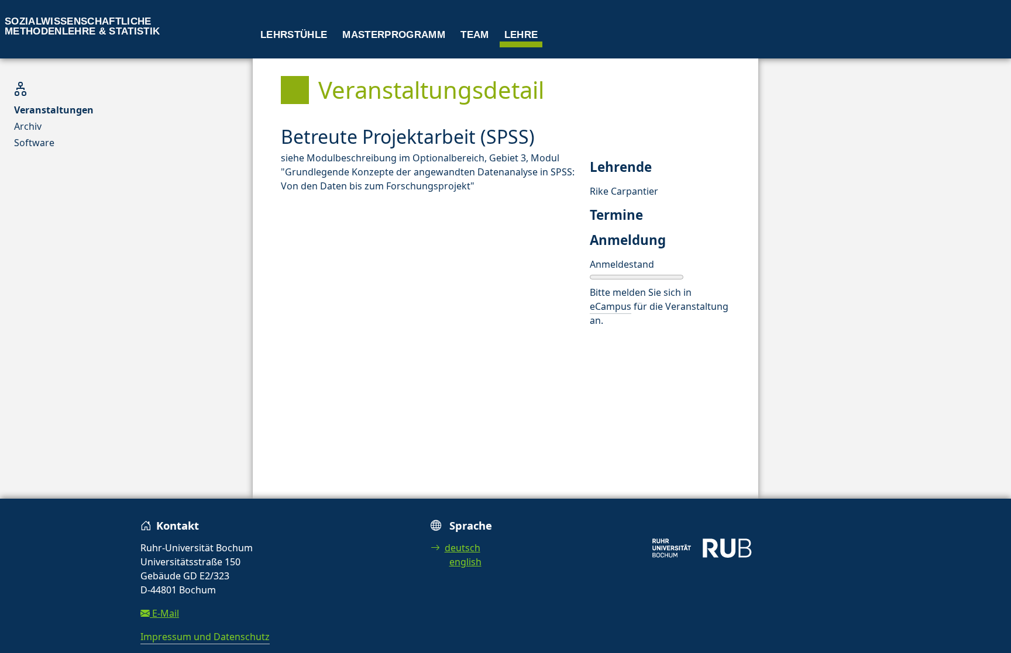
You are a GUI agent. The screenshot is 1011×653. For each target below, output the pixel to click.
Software (34, 142)
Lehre (521, 34)
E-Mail (164, 613)
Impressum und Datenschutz (205, 636)
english (465, 561)
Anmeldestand (622, 264)
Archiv (28, 126)
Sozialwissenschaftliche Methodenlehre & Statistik (82, 26)
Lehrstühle (293, 34)
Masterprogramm (393, 34)
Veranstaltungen (54, 109)
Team (474, 34)
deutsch (462, 547)
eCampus (610, 306)
